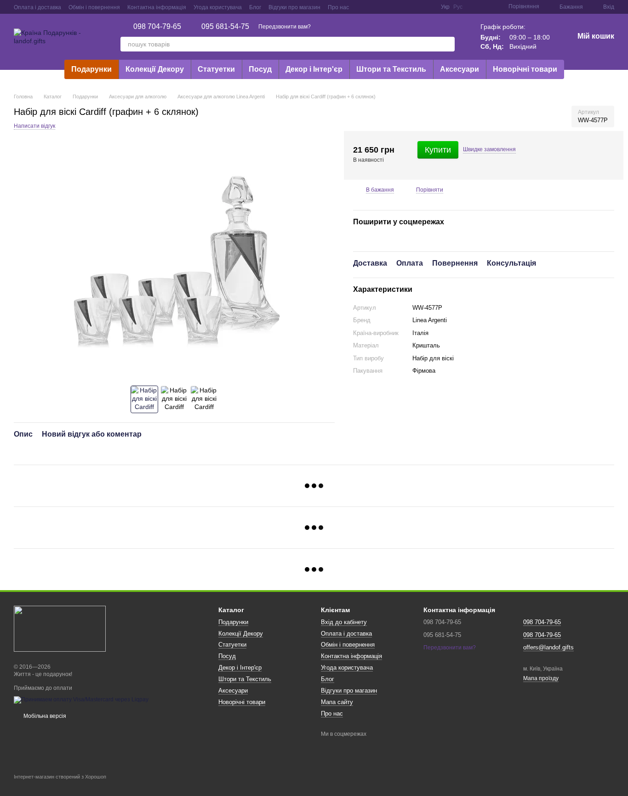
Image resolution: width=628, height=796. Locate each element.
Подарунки (91, 69)
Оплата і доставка (37, 7)
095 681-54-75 (225, 26)
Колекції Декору (155, 69)
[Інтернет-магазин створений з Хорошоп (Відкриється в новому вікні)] (60, 785)
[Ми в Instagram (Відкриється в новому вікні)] (384, 7)
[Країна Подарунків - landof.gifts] (60, 628)
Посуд (260, 69)
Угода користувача (218, 7)
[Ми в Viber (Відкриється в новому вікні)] (417, 7)
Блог (255, 7)
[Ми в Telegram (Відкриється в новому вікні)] (406, 7)
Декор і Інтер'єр (314, 69)
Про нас (338, 7)
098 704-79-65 (157, 26)
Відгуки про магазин (294, 7)
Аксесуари (459, 69)
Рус (457, 7)
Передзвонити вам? (284, 26)
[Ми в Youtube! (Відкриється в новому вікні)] (373, 7)
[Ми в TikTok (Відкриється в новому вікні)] (428, 7)
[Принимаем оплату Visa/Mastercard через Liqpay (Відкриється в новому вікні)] (81, 699)
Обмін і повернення (94, 7)
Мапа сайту (337, 702)
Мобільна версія (44, 716)
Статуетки (216, 69)
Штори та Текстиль (391, 69)
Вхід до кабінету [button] (344, 622)
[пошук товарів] (447, 44)
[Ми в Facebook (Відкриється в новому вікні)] (361, 7)
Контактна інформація (156, 7)
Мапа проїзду (541, 678)
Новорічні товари (525, 69)
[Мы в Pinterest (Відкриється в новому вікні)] (395, 7)
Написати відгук (34, 126)
